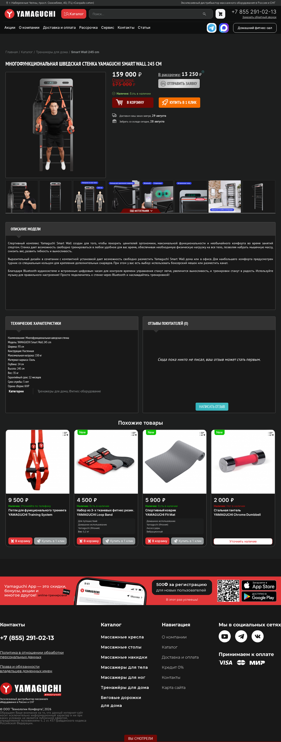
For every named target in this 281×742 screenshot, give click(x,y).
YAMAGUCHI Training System (30, 514)
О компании (29, 27)
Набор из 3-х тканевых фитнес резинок (107, 510)
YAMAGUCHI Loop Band (95, 514)
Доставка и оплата (59, 27)
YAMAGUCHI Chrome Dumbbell (237, 514)
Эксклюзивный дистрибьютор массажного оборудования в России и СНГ (228, 2)
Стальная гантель (227, 510)
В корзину (22, 541)
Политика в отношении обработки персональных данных (32, 654)
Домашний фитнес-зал (255, 28)
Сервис (107, 27)
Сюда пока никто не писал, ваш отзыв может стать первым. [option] (209, 359)
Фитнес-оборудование (85, 391)
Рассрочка (88, 27)
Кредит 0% (173, 667)
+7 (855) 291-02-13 (27, 637)
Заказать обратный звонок (259, 17)
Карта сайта (174, 687)
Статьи (144, 27)
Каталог (169, 647)
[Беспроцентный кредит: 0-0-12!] (203, 71)
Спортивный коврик (160, 510)
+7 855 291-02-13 (253, 12)
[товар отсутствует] (220, 14)
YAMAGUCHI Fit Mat (160, 514)
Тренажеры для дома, (53, 391)
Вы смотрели (140, 738)
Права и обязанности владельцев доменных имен (26, 669)
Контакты (126, 27)
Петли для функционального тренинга (37, 510)
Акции (9, 27)
